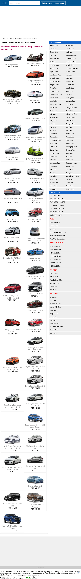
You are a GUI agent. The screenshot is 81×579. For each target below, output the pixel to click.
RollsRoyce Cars (55, 104)
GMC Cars (69, 78)
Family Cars (54, 330)
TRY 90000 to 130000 (57, 205)
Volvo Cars (53, 111)
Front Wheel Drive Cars (58, 232)
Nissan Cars (54, 52)
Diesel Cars (53, 290)
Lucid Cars (69, 183)
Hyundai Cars (54, 59)
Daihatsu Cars (70, 117)
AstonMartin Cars (56, 94)
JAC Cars (52, 114)
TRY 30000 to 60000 (56, 212)
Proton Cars (70, 134)
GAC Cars (69, 130)
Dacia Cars (69, 179)
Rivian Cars (54, 150)
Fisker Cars (53, 156)
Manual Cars (54, 226)
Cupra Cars (69, 170)
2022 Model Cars (55, 259)
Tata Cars (53, 160)
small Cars (53, 333)
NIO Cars (53, 170)
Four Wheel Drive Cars (57, 239)
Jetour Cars (53, 189)
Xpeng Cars (69, 173)
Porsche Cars (54, 65)
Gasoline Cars (54, 283)
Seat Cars (69, 127)
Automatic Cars (55, 223)
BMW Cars (69, 46)
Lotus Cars (53, 147)
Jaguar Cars (54, 72)
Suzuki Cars (70, 65)
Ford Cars (53, 62)
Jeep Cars (69, 75)
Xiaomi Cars (70, 186)
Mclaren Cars (70, 101)
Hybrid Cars (54, 277)
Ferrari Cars (54, 98)
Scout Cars (53, 186)
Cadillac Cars (70, 72)
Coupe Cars (53, 310)
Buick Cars (53, 143)
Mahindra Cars (55, 163)
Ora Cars (53, 173)
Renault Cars (54, 78)
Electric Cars (54, 273)
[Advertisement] (40, 22)
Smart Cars (53, 176)
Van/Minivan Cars (56, 327)
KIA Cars (53, 55)
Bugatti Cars (54, 117)
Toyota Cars (70, 49)
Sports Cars (53, 320)
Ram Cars (69, 153)
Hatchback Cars (55, 304)
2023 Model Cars (55, 256)
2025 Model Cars (55, 250)
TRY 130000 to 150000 (57, 202)
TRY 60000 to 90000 (57, 209)
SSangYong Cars (71, 108)
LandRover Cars (55, 75)
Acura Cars (53, 134)
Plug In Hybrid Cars (56, 280)
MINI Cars (69, 91)
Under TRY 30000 (56, 215)
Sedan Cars (53, 297)
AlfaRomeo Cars (71, 114)
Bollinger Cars (70, 150)
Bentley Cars (70, 98)
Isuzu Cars (69, 160)
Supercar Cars (54, 323)
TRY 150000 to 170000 (57, 199)
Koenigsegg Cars (71, 147)
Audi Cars (69, 52)
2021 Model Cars (55, 263)
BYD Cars (69, 156)
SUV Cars (53, 301)
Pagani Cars (70, 137)
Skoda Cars (53, 108)
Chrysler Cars (54, 91)
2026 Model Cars (55, 246)
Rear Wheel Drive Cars (57, 236)
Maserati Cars (70, 81)
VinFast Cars (54, 166)
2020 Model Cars (55, 266)
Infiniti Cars (54, 68)
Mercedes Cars (71, 62)
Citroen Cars (70, 104)
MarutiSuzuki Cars (72, 176)
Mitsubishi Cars (71, 55)
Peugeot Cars (54, 85)
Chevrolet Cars (71, 59)
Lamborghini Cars (72, 68)
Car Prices (40, 568)
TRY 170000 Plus (55, 196)
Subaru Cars (70, 85)
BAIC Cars (53, 130)
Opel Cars (69, 94)
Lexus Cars (53, 49)
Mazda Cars (70, 88)
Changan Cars (70, 124)
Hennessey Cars (71, 163)
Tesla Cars (69, 140)
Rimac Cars (70, 143)
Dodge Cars (53, 88)
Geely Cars (53, 121)
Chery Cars (69, 111)
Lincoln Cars (54, 101)
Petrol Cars (53, 286)
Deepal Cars (70, 189)
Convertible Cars (55, 307)
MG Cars (52, 124)
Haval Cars (69, 121)
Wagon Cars (54, 314)
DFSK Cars (53, 179)
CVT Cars (53, 229)
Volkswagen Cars (55, 81)
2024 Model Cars (55, 253)
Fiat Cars (53, 127)
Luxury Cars (54, 317)
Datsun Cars (54, 183)
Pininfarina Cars (55, 140)
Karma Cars (70, 166)
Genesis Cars (54, 137)
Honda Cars (54, 46)
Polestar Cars (54, 153)
